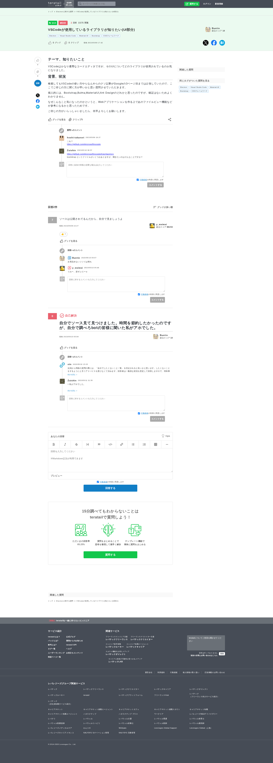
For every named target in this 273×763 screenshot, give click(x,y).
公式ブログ (71, 637)
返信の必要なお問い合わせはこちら (204, 655)
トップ (50, 11)
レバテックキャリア (138, 645)
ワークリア (159, 714)
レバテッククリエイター (142, 638)
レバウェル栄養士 (126, 723)
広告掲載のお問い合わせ (215, 672)
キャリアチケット (55, 709)
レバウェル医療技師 (56, 723)
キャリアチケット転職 (199, 709)
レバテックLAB (125, 660)
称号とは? (52, 645)
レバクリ (51, 719)
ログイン (207, 4)
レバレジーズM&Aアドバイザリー (204, 714)
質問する (110, 554)
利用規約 (161, 672)
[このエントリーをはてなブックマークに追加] (222, 43)
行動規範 (143, 180)
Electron (52, 36)
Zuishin (71, 150)
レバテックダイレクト (117, 653)
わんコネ (87, 728)
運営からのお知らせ (74, 641)
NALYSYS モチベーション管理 (96, 733)
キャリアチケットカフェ (129, 709)
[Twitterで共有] (206, 43)
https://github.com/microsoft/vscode (84, 144)
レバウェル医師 (160, 723)
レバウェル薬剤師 (197, 723)
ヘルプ (69, 649)
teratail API (71, 645)
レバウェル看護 (160, 719)
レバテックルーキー (115, 645)
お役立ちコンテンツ (74, 653)
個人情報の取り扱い (191, 672)
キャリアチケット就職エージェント (98, 709)
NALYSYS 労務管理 (127, 733)
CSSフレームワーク (111, 36)
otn (70, 364)
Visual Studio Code (68, 36)
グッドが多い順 (165, 207)
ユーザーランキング (56, 653)
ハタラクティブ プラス (128, 714)
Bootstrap (96, 36)
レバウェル (88, 719)
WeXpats (123, 728)
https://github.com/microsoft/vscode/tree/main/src (90, 154)
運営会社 (148, 672)
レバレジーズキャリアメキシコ (61, 733)
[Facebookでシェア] (214, 43)
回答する (110, 488)
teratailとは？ (54, 637)
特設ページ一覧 (54, 657)
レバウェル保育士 (197, 719)
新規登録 (219, 4)
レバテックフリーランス (117, 638)
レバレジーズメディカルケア (60, 728)
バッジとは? (53, 641)
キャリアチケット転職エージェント (63, 714)
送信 (222, 654)
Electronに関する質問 (64, 11)
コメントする (155, 185)
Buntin (216, 28)
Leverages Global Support (165, 728)
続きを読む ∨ (72, 374)
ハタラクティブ (89, 714)
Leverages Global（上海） (201, 728)
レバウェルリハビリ (91, 723)
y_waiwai (161, 224)
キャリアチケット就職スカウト (167, 709)
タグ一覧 (51, 649)
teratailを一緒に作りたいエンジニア (72, 620)
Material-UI (83, 36)
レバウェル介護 (125, 719)
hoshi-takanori (75, 137)
